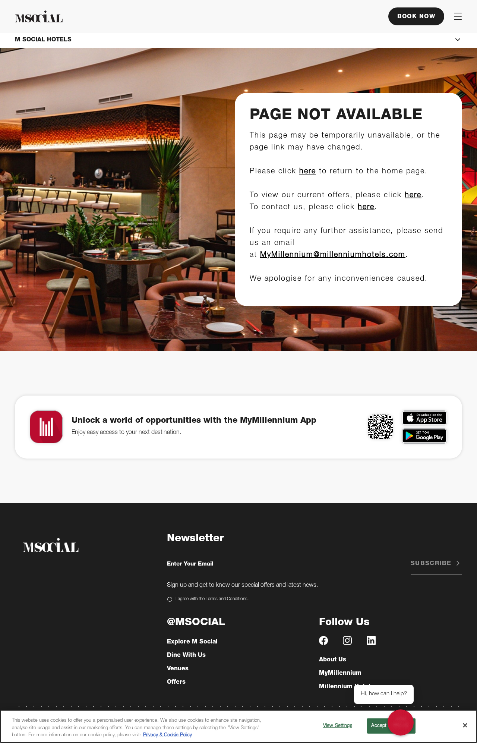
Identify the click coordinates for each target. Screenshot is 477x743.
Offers (176, 683)
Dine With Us (186, 656)
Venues (178, 669)
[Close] (465, 725)
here (307, 172)
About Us (332, 660)
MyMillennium (340, 674)
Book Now (416, 17)
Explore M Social (192, 642)
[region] (238, 726)
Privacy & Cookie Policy (167, 735)
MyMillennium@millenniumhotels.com (332, 255)
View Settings (337, 725)
